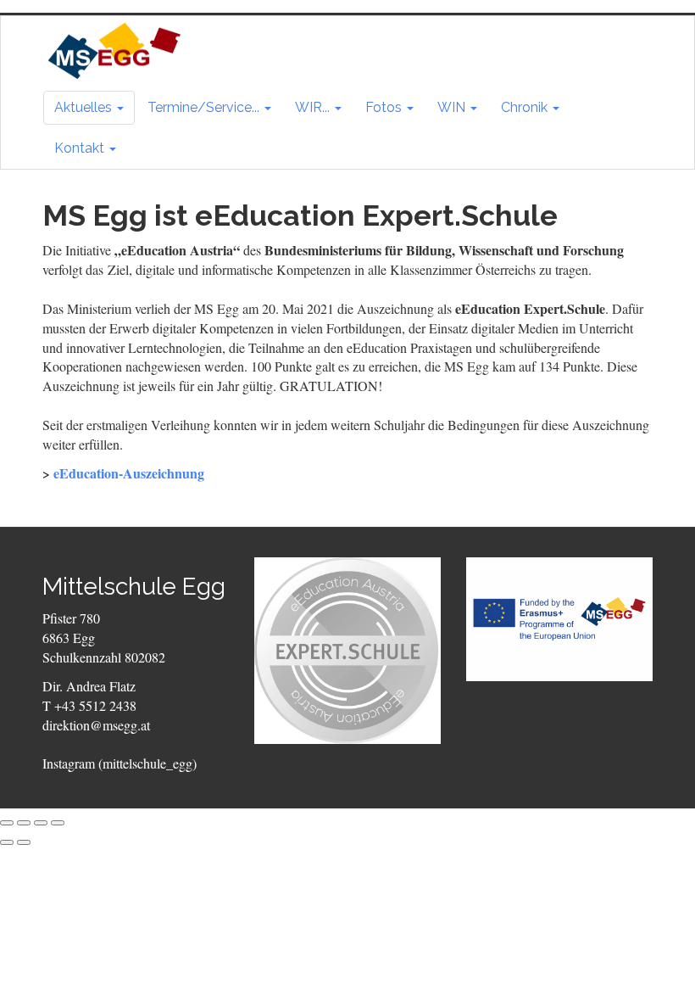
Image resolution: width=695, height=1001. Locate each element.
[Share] (24, 822)
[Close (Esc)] (7, 822)
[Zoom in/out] (57, 822)
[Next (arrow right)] (24, 842)
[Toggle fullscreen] (40, 822)
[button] (89, 108)
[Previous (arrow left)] (7, 842)
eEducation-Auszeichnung (128, 473)
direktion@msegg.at (96, 725)
